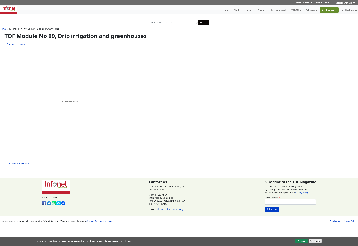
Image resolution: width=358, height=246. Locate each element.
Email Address (271, 197)
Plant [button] (236, 10)
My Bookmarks (349, 10)
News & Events (322, 2)
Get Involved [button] (328, 10)
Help (298, 2)
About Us (307, 2)
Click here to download (18, 163)
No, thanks (315, 241)
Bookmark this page (16, 44)
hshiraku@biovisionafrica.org (169, 209)
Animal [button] (261, 10)
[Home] (9, 10)
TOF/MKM (296, 10)
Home (227, 10)
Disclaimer (335, 221)
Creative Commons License (99, 221)
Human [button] (248, 10)
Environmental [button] (278, 10)
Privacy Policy (301, 192)
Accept (301, 241)
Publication (311, 10)
